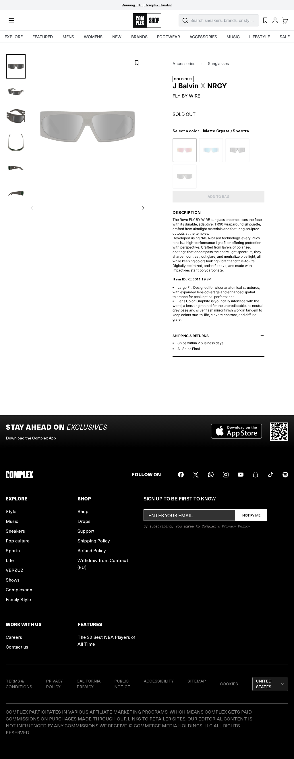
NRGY (217, 86)
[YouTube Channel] (240, 474)
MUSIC (233, 36)
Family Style (18, 599)
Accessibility (159, 681)
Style (11, 511)
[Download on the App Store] (236, 432)
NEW (116, 36)
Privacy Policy (236, 526)
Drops (84, 521)
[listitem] (185, 150)
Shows (13, 580)
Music (12, 521)
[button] (270, 684)
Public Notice (122, 683)
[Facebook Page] (181, 474)
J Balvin (186, 86)
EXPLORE (14, 36)
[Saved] (265, 20)
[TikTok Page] (270, 474)
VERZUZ (15, 570)
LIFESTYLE (259, 36)
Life (10, 560)
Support (86, 531)
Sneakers (15, 531)
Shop (83, 511)
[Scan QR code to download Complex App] (279, 431)
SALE (285, 36)
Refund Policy (92, 550)
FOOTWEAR (168, 36)
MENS (68, 36)
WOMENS (93, 36)
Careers (14, 637)
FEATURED (42, 36)
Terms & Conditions (19, 683)
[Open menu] (11, 20)
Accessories (184, 63)
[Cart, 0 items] (284, 20)
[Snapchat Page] (255, 474)
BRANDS (139, 36)
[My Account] (275, 20)
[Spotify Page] (285, 474)
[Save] (136, 63)
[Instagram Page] (226, 474)
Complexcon (19, 589)
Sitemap (196, 681)
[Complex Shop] (147, 20)
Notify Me (251, 515)
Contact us (17, 647)
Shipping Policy (94, 541)
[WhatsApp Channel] (211, 474)
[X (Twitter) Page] (196, 474)
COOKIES (229, 684)
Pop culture (18, 541)
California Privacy (88, 683)
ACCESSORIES (203, 36)
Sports (13, 550)
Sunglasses (218, 63)
